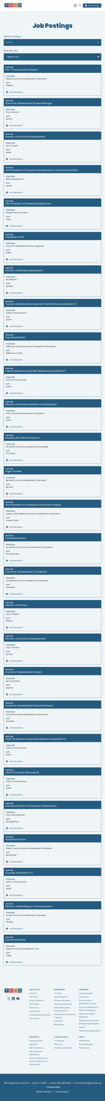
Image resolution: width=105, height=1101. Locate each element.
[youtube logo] (17, 998)
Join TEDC (58, 993)
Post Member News (86, 1044)
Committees (34, 1004)
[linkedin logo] (13, 998)
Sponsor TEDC (34, 1011)
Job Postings (59, 1041)
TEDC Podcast (84, 1048)
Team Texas (34, 1018)
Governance (34, 1008)
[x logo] (8, 998)
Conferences (84, 997)
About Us (32, 993)
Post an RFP (58, 1021)
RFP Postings (59, 1025)
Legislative (33, 1044)
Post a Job (58, 1044)
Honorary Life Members (63, 1004)
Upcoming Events (86, 993)
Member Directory (61, 997)
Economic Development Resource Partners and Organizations (38, 1061)
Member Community (62, 1000)
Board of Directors (36, 1000)
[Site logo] (13, 6)
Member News (84, 1041)
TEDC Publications (36, 1048)
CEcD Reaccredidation (63, 1048)
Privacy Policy (53, 1087)
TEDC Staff (33, 997)
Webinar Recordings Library (90, 1031)
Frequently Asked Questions (40, 1015)
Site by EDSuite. (62, 1091)
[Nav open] (75, 5)
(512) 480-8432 (64, 1083)
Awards (82, 1027)
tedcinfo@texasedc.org (90, 1083)
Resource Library (35, 1041)
